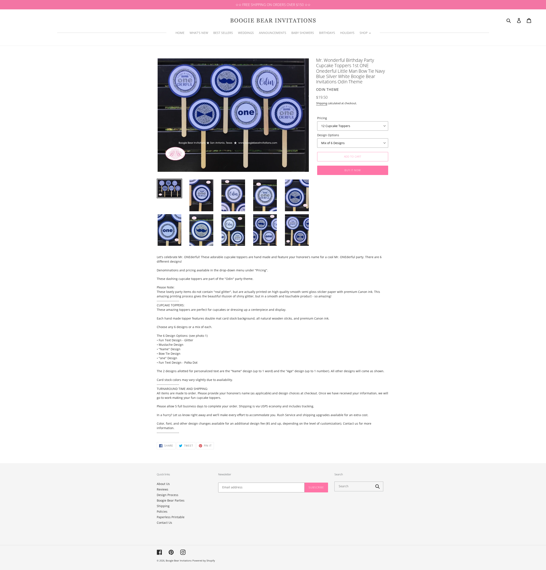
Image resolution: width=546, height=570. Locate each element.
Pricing (322, 118)
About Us (163, 484)
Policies (162, 511)
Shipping (321, 103)
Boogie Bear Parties (170, 500)
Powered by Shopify (203, 560)
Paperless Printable (170, 517)
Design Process (167, 495)
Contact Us (164, 523)
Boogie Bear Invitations (179, 560)
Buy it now (352, 170)
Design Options (328, 135)
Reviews (162, 489)
